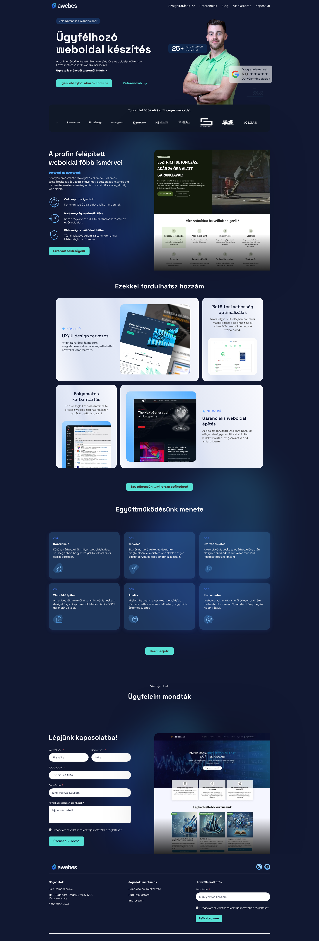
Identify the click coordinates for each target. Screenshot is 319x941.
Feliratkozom (209, 918)
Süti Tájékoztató (139, 894)
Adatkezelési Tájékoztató (144, 889)
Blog (225, 6)
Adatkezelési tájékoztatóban (235, 908)
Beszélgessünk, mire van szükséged (159, 487)
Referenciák (208, 6)
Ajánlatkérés (242, 6)
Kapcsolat (262, 6)
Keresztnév (97, 750)
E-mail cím (55, 785)
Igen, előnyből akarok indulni (84, 83)
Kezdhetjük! (159, 651)
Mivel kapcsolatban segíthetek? (66, 802)
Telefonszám (56, 767)
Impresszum (136, 900)
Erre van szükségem (69, 251)
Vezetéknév (55, 750)
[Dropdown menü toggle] (193, 5)
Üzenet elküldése (66, 841)
